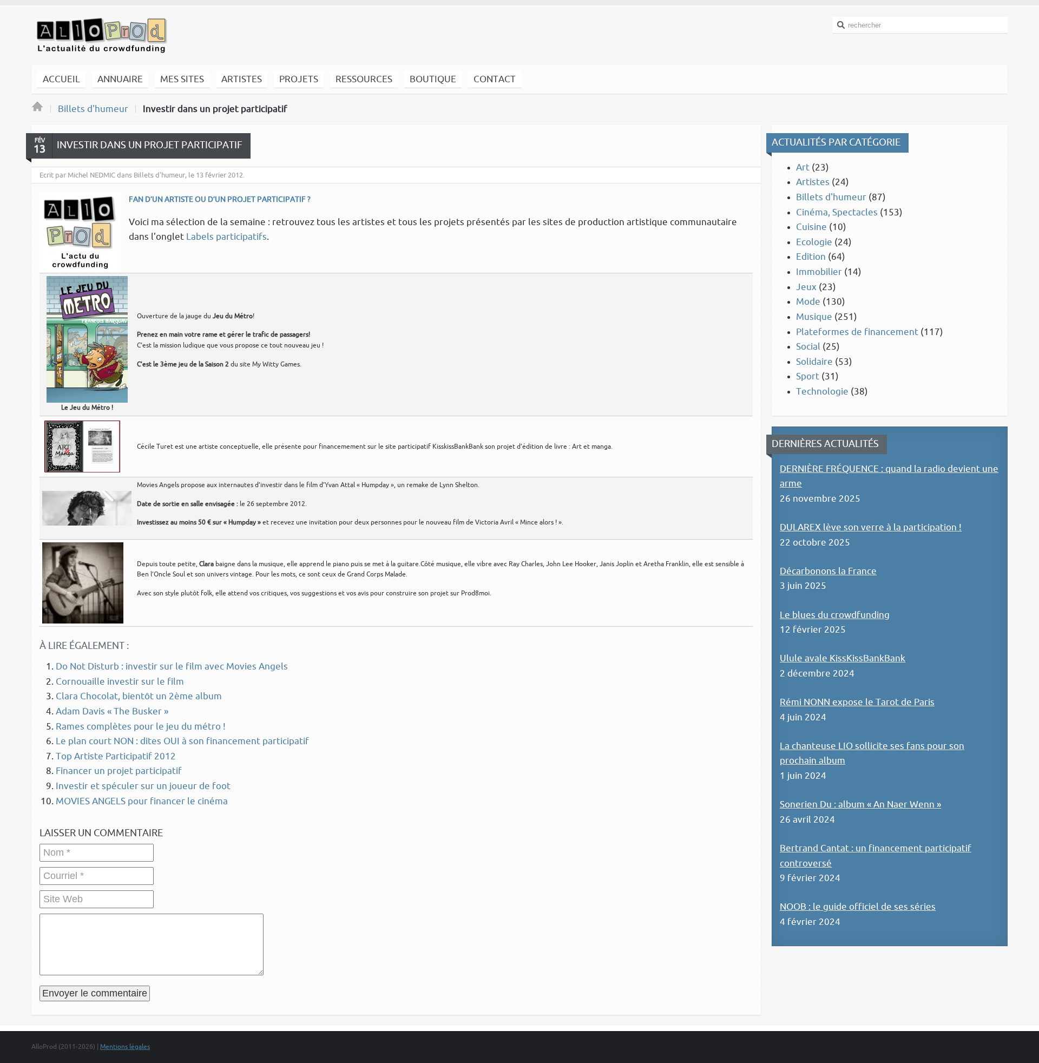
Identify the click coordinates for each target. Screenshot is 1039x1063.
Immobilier (819, 272)
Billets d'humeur (93, 109)
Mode (808, 301)
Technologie (822, 391)
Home (37, 109)
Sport (807, 376)
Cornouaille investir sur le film (120, 681)
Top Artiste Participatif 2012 (116, 756)
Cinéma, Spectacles (837, 212)
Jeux (806, 287)
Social (808, 346)
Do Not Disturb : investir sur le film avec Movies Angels (172, 666)
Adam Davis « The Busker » (112, 711)
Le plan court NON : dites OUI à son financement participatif (182, 741)
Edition (811, 256)
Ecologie (814, 242)
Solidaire (814, 361)
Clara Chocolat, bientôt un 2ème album (139, 696)
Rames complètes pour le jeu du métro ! (141, 726)
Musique (814, 316)
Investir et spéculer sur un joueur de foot (143, 786)
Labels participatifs (226, 236)
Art (803, 167)
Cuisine (811, 227)
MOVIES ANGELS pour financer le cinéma (142, 801)
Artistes (813, 182)
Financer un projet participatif (119, 771)
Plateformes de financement (857, 332)
